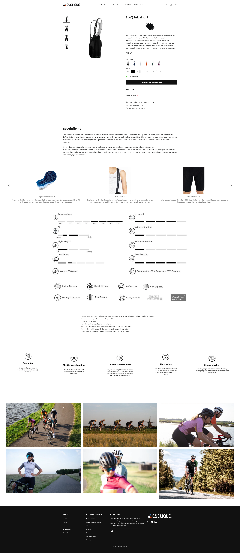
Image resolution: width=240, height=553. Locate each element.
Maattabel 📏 (132, 90)
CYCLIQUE (116, 5)
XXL (153, 71)
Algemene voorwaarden (94, 526)
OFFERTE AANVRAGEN (134, 5)
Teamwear (66, 526)
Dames (65, 522)
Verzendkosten (91, 536)
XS (128, 71)
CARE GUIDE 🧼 (132, 96)
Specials (65, 533)
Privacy (88, 529)
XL (147, 71)
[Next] (231, 186)
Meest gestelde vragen (93, 522)
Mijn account (90, 519)
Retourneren (90, 533)
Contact (88, 540)
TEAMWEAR (102, 5)
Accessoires (67, 529)
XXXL (159, 71)
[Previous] (9, 186)
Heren (65, 519)
